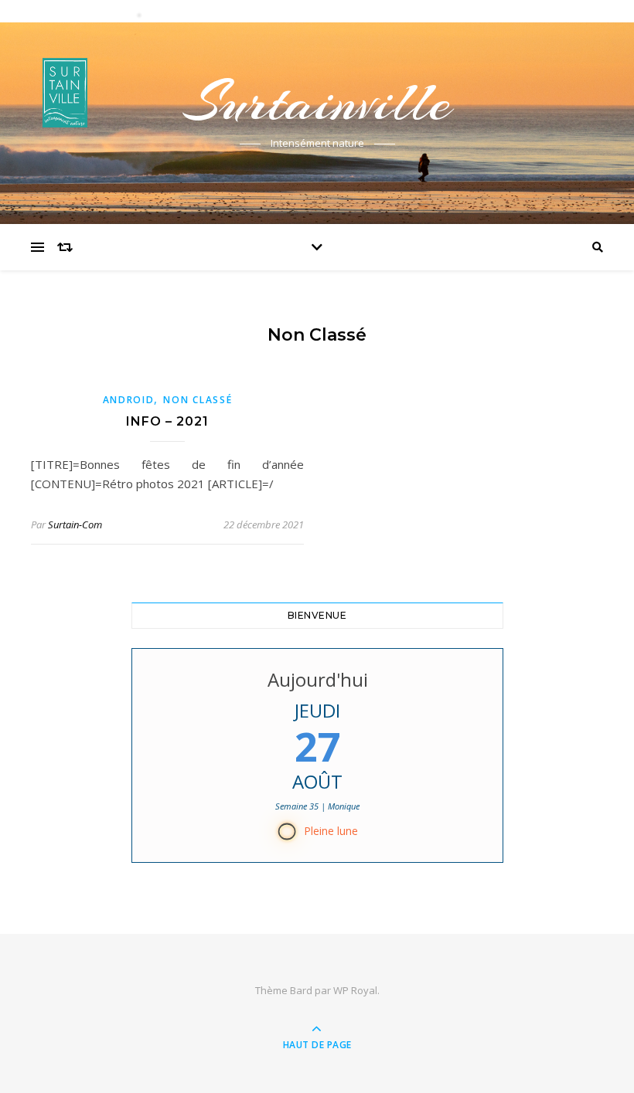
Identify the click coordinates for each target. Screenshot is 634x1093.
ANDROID (129, 399)
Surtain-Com (75, 524)
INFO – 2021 (167, 421)
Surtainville (317, 102)
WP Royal (355, 990)
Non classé (197, 399)
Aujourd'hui (317, 679)
